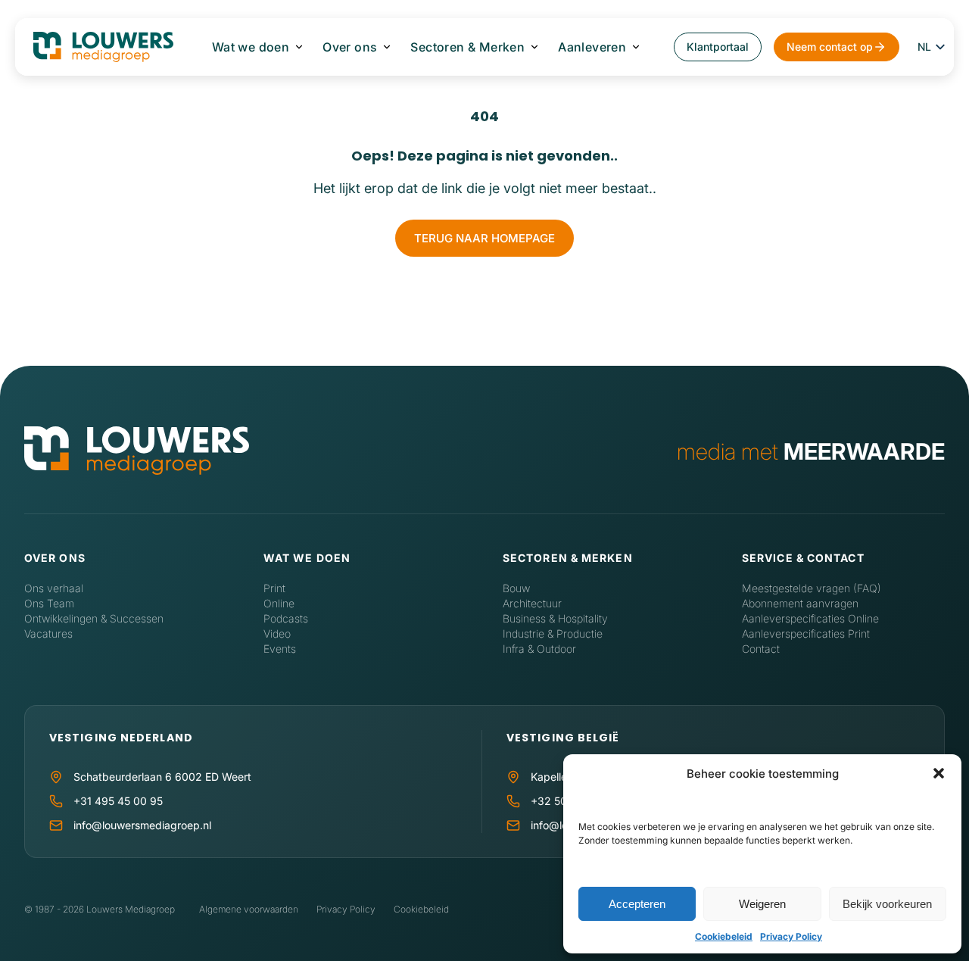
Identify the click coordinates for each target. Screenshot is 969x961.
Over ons (349, 47)
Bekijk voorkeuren (887, 903)
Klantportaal (718, 46)
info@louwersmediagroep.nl (142, 825)
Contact (761, 648)
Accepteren (637, 903)
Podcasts (285, 618)
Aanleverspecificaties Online (810, 618)
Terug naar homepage (484, 238)
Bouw (516, 588)
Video (277, 633)
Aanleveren (592, 47)
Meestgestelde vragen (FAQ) (811, 588)
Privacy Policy (791, 936)
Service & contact (803, 557)
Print (274, 588)
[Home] (136, 451)
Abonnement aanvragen (800, 603)
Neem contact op (830, 46)
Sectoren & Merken (467, 47)
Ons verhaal (53, 588)
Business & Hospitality (555, 618)
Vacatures (48, 633)
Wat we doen (250, 47)
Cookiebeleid (723, 936)
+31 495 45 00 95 (118, 800)
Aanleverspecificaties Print (806, 633)
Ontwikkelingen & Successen (94, 618)
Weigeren (762, 903)
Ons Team (49, 603)
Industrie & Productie (553, 633)
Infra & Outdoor (539, 648)
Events (279, 648)
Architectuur (532, 603)
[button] (938, 773)
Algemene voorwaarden (248, 909)
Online (278, 603)
